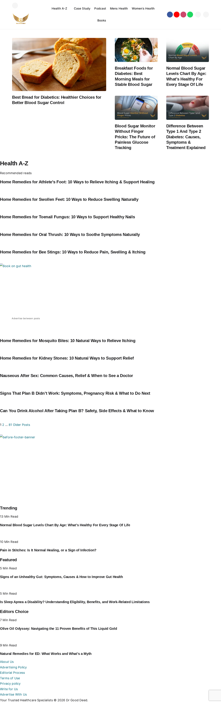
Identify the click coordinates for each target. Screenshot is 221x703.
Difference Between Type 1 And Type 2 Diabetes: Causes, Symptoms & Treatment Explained (186, 137)
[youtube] (177, 14)
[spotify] (190, 14)
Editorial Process (12, 672)
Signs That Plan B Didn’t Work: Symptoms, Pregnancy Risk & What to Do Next (75, 393)
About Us (7, 662)
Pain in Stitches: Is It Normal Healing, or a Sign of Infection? (48, 550)
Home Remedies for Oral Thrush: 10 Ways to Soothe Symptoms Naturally (70, 234)
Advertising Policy (13, 667)
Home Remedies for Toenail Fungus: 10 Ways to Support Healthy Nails (67, 216)
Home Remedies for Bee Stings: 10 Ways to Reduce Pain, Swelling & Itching (73, 252)
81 (10, 425)
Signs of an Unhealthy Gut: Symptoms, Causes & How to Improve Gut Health (61, 577)
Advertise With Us (13, 694)
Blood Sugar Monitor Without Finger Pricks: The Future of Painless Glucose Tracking (135, 137)
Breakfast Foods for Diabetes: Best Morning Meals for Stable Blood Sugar (134, 76)
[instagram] (183, 14)
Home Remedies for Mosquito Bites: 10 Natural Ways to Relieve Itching (68, 340)
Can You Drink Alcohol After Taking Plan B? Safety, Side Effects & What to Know (77, 410)
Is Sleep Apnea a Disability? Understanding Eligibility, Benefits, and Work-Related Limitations (75, 602)
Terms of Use (10, 678)
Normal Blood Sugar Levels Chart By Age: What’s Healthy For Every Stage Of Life (186, 76)
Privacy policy (10, 683)
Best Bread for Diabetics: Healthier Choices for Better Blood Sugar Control (56, 100)
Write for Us (9, 689)
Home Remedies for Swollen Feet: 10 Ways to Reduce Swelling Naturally (69, 199)
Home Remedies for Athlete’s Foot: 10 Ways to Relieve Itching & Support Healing (77, 182)
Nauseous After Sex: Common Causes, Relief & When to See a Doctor (66, 375)
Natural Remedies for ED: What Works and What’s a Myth (46, 654)
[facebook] (170, 14)
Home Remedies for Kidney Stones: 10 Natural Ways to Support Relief (67, 358)
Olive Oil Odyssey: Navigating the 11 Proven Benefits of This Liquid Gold (58, 628)
